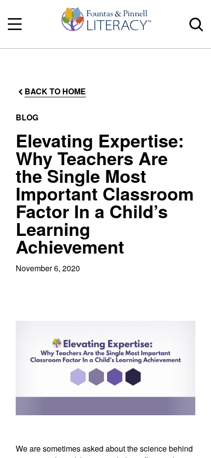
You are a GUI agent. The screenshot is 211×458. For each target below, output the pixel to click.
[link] (105, 24)
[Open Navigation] (15, 24)
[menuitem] (105, 24)
